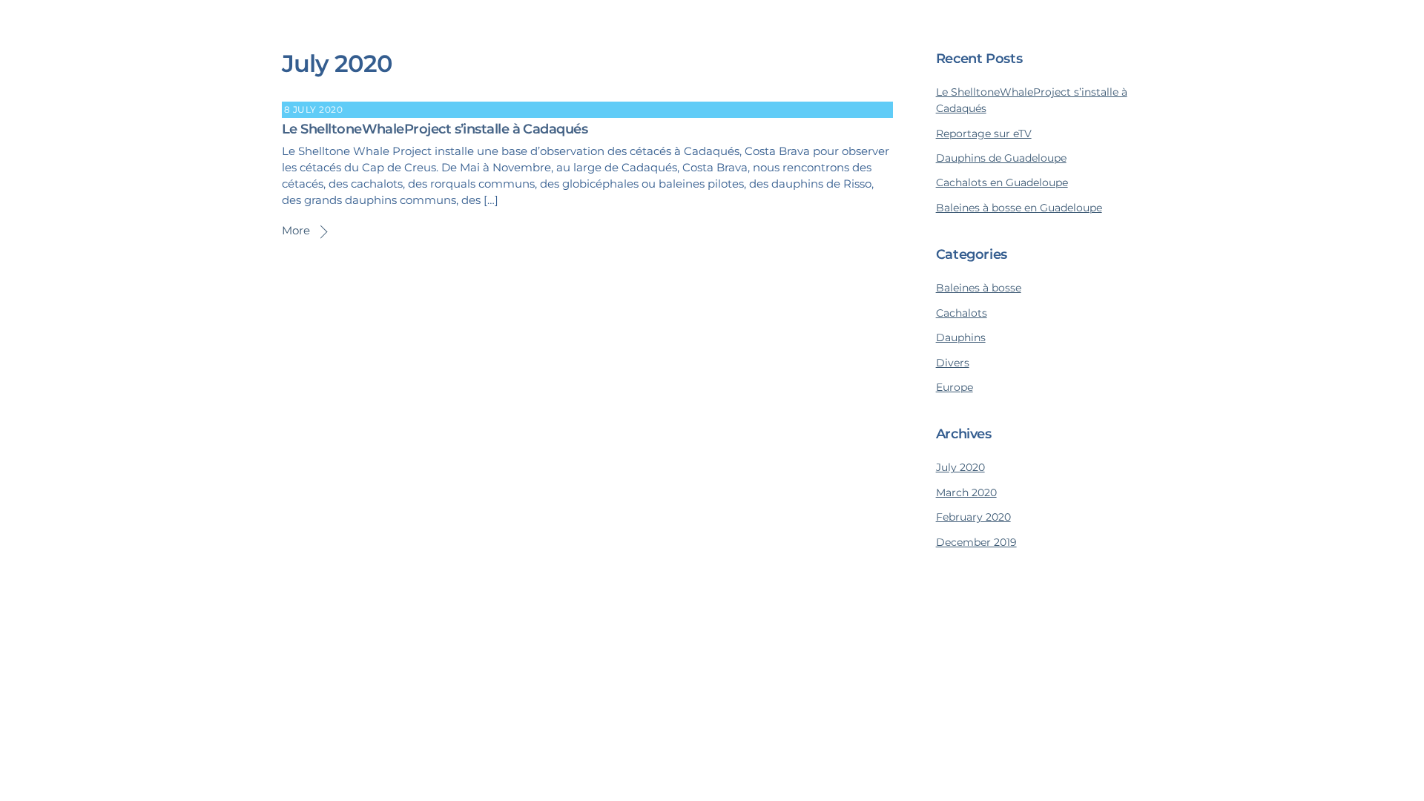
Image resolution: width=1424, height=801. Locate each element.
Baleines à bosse (978, 287)
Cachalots (961, 313)
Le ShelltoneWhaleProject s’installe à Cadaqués (434, 129)
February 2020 (973, 517)
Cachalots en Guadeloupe (1002, 182)
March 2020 (966, 492)
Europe (954, 387)
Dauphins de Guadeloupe (1001, 158)
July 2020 (960, 467)
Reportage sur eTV (984, 133)
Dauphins (961, 337)
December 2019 (976, 542)
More (296, 230)
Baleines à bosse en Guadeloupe (1019, 207)
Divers (952, 362)
